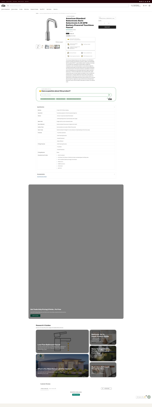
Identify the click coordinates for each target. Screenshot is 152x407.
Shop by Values (14, 9)
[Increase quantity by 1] (108, 23)
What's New (26, 9)
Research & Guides (34, 9)
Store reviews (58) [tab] (52, 388)
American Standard (70, 16)
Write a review (76, 394)
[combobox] (68, 5)
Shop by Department (5, 9)
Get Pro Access (35, 315)
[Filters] (102, 389)
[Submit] (8, 5)
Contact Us (3, 1)
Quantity (99, 20)
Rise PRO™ (27, 1)
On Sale (20, 9)
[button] (145, 5)
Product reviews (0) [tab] (44, 388)
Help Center (48, 9)
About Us (55, 9)
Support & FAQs (9, 1)
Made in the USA (21, 1)
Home (37, 13)
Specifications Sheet (42, 176)
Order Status (15, 1)
